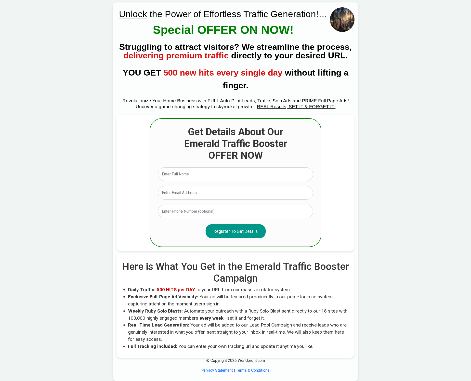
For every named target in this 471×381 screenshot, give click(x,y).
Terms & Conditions (253, 370)
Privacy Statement (217, 370)
